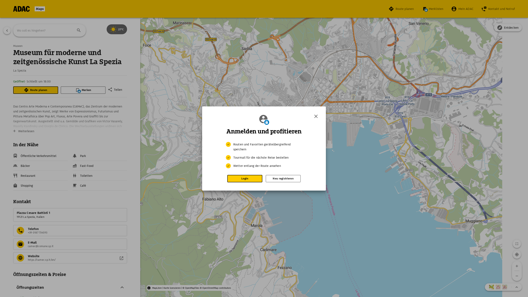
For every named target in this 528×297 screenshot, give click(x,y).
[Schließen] (316, 116)
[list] (264, 155)
